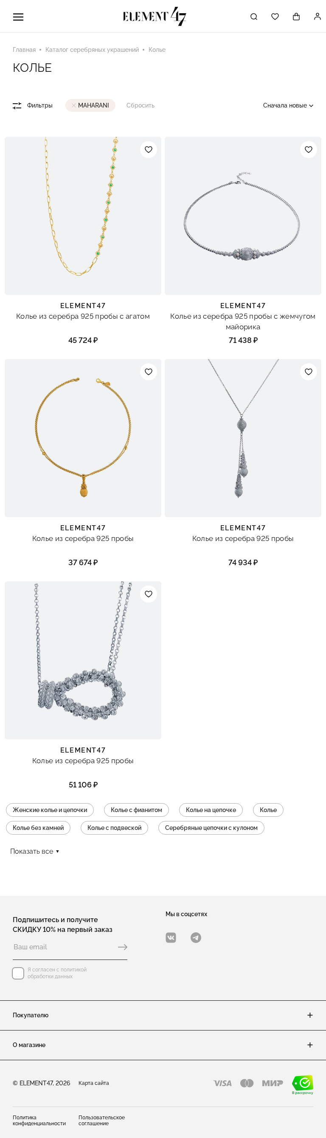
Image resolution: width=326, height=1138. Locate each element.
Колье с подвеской (114, 827)
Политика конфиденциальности (39, 1121)
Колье (268, 810)
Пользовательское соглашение (102, 1121)
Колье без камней (38, 827)
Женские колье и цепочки (50, 810)
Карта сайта (94, 1083)
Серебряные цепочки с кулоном (211, 827)
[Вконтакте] (171, 937)
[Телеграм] (196, 937)
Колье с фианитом (136, 810)
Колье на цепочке (211, 810)
